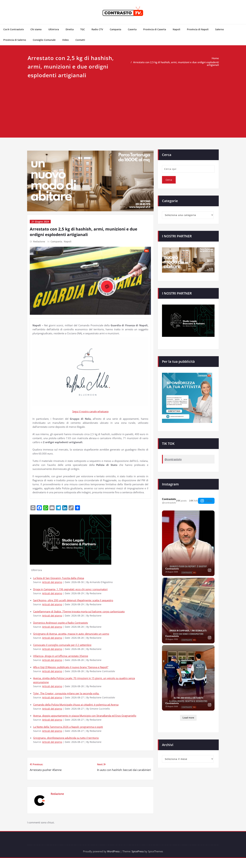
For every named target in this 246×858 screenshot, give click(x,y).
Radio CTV (97, 29)
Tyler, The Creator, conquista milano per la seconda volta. (66, 693)
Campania (115, 29)
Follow (208, 500)
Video (65, 39)
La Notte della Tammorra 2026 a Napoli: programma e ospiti (68, 726)
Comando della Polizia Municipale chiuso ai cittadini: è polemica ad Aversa (75, 704)
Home (215, 58)
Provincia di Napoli (198, 29)
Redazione (39, 241)
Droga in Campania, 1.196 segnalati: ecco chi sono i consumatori (70, 589)
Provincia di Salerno (14, 39)
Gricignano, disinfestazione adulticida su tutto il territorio (66, 737)
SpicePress (138, 851)
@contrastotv (173, 459)
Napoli (176, 29)
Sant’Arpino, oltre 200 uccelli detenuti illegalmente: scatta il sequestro (73, 600)
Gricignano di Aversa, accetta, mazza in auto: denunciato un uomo (71, 633)
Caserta (132, 29)
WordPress (113, 851)
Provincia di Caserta (154, 29)
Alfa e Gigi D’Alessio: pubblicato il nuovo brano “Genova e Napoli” (70, 667)
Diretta (70, 29)
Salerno (219, 29)
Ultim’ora (53, 29)
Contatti (80, 39)
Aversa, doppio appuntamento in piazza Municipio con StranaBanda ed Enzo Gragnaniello (84, 715)
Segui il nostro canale (84, 411)
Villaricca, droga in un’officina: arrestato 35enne (60, 656)
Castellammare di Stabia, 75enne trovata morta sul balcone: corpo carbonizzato (79, 611)
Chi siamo (36, 29)
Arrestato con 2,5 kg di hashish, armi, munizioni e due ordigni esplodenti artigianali (176, 64)
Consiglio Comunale (44, 39)
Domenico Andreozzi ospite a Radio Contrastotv (60, 622)
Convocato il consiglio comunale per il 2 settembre (62, 645)
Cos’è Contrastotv (13, 29)
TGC (82, 29)
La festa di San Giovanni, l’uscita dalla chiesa (58, 578)
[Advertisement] (123, 104)
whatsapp (103, 411)
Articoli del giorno (52, 582)
